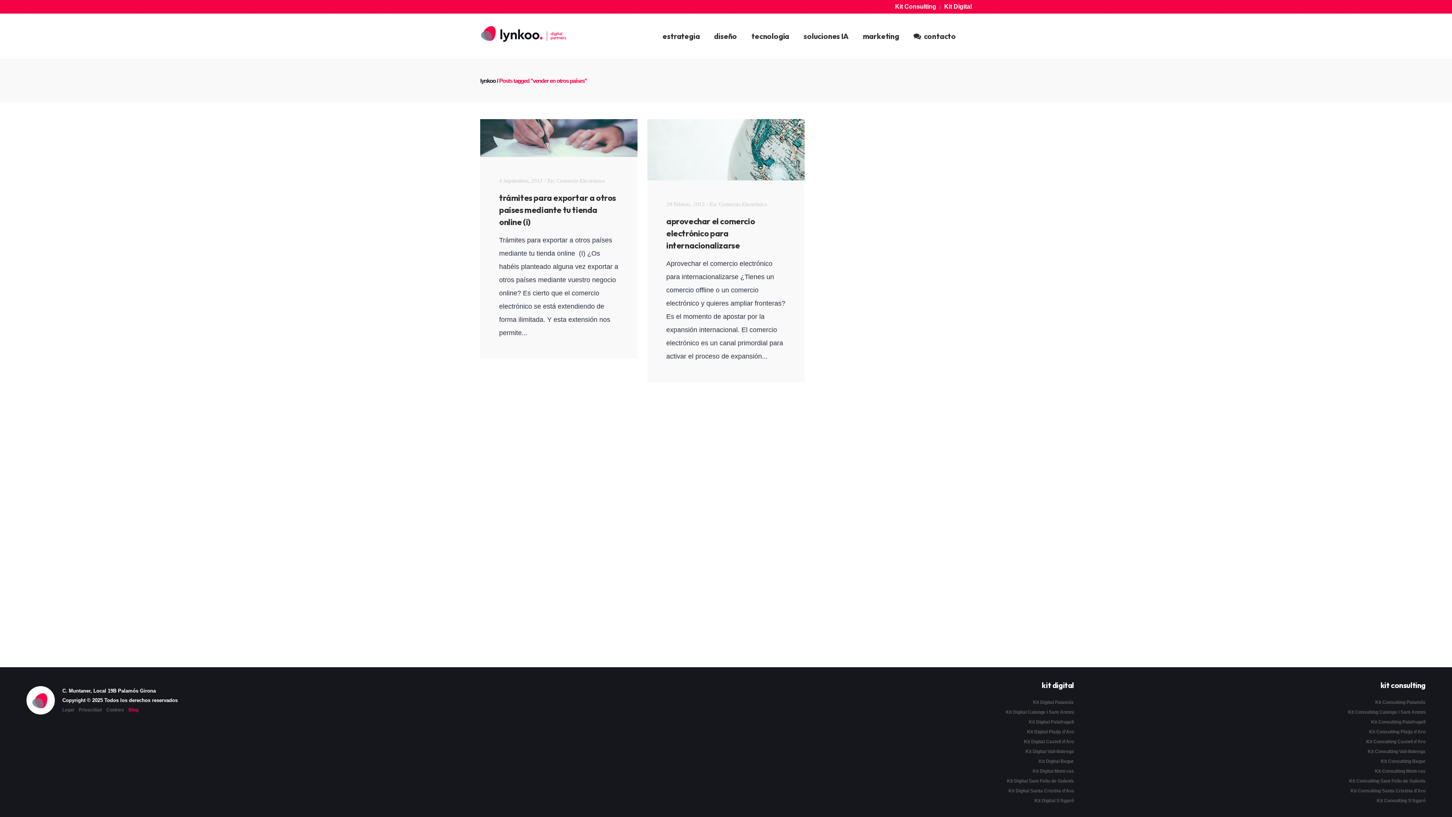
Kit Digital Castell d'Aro (1049, 741)
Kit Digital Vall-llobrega (1049, 751)
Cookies (115, 710)
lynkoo (488, 81)
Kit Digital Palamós (1053, 702)
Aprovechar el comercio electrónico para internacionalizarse (710, 233)
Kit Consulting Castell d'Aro (1396, 741)
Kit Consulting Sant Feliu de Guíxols (1387, 781)
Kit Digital (958, 6)
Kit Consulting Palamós (1400, 702)
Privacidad (90, 710)
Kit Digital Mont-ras (1053, 771)
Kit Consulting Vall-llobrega (1397, 751)
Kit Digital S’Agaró (1054, 800)
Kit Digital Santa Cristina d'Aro (1041, 791)
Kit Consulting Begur (1403, 761)
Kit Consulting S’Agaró (1401, 800)
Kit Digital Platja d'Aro (1050, 732)
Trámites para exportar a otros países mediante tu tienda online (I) (557, 210)
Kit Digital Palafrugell (1051, 722)
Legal (68, 710)
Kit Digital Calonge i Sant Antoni (1040, 712)
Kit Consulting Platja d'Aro (1397, 732)
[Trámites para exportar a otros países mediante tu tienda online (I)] (559, 138)
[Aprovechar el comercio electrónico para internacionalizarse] (726, 149)
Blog (133, 710)
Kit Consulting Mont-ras (1400, 771)
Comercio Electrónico (581, 181)
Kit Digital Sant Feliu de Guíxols (1040, 781)
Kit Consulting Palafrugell (1398, 722)
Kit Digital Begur (1056, 761)
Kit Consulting (915, 6)
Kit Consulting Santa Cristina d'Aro (1388, 791)
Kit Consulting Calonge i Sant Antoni (1387, 712)
